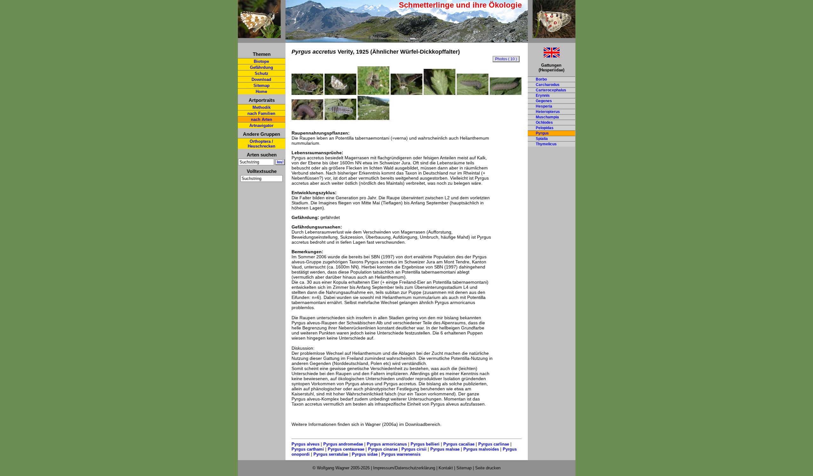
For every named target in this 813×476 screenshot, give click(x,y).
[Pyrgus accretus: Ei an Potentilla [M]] (439, 93)
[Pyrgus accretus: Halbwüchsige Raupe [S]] (472, 93)
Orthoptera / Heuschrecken (261, 144)
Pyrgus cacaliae (458, 444)
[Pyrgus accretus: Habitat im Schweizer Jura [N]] (373, 118)
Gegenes (544, 101)
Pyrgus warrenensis (400, 454)
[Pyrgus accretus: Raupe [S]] (505, 93)
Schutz (261, 73)
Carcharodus (548, 85)
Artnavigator (261, 125)
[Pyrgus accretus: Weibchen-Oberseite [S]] (307, 93)
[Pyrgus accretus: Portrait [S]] (406, 93)
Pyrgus (542, 133)
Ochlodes (544, 122)
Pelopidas (545, 128)
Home (261, 91)
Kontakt (446, 468)
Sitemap (261, 85)
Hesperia (544, 106)
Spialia (542, 138)
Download (261, 79)
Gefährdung (261, 67)
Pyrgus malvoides (481, 449)
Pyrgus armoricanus (387, 444)
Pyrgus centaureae (346, 449)
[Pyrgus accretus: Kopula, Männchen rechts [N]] (373, 93)
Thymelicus (546, 144)
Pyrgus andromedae (343, 444)
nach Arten (261, 119)
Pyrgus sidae (365, 454)
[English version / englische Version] (544, 55)
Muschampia (547, 117)
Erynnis (543, 95)
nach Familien (261, 113)
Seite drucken (488, 468)
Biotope (261, 61)
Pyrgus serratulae (330, 454)
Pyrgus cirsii (414, 449)
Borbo (541, 79)
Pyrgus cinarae (383, 449)
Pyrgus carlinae (493, 444)
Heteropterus (548, 111)
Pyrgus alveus (305, 444)
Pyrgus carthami (308, 449)
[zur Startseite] (259, 35)
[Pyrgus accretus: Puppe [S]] (340, 118)
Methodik (261, 107)
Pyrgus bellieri (425, 444)
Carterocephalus (551, 90)
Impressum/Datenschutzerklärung (404, 468)
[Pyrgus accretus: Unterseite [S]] (340, 93)
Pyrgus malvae (445, 449)
